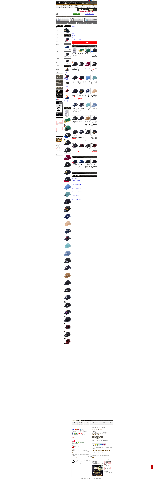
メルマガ (88, 5)
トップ (73, 38)
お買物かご (76, 7)
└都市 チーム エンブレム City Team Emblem (58, 44)
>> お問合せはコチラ (94, 431)
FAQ (82, 5)
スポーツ (67, 19)
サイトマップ (94, 5)
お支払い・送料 (70, 5)
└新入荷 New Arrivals (57, 58)
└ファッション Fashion (57, 30)
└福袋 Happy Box (57, 39)
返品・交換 (76, 5)
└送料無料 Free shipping (57, 65)
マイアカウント (94, 7)
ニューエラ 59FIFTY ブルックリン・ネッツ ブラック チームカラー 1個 (67, 56)
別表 (75, 437)
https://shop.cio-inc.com (78, 462)
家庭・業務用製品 (94, 19)
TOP (58, 5)
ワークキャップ (86, 14)
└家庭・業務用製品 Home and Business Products (59, 32)
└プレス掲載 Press (57, 55)
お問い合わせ (64, 7)
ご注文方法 (70, 7)
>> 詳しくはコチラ (89, 451)
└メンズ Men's (57, 46)
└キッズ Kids (56, 53)
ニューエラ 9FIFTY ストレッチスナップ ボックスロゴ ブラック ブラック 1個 (67, 63)
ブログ (74, 424)
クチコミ (58, 7)
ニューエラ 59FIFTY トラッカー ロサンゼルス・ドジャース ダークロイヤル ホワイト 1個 (67, 49)
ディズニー (92, 14)
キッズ (85, 13)
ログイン (82, 7)
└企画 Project (57, 67)
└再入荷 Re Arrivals (57, 60)
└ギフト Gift (56, 62)
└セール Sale (56, 34)
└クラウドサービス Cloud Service (57, 72)
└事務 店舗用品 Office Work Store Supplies (58, 69)
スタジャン (89, 14)
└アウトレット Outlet (57, 37)
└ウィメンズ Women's (57, 48)
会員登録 (88, 7)
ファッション (80, 19)
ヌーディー (87, 13)
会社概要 (64, 5)
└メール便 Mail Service (57, 41)
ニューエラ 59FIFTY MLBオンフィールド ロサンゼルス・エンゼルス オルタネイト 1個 (67, 42)
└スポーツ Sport (57, 27)
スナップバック (91, 13)
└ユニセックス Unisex (57, 51)
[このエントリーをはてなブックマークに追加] (56, 99)
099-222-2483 (95, 461)
